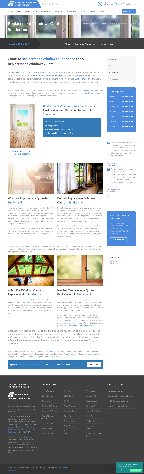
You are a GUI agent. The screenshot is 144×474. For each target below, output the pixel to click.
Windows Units (69, 421)
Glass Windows (47, 424)
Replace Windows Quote (70, 432)
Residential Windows (49, 406)
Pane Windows (69, 391)
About (19, 11)
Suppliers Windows (93, 421)
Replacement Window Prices (93, 435)
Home (10, 11)
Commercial (114, 66)
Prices (84, 11)
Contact (102, 11)
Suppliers (58, 11)
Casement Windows (93, 406)
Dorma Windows (70, 411)
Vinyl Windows (91, 391)
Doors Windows (47, 428)
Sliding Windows (92, 416)
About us (113, 59)
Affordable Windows (93, 411)
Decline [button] (123, 470)
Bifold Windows (47, 434)
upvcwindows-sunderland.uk (118, 406)
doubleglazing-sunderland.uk (118, 401)
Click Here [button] (129, 466)
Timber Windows (48, 391)
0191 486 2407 (108, 5)
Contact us (113, 79)
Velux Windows (69, 406)
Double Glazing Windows (47, 417)
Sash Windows (47, 396)
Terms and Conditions (61, 468)
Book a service (129, 11)
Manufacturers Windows (91, 427)
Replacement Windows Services (38, 11)
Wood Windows (91, 401)
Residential (113, 72)
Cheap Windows (70, 416)
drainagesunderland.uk (116, 391)
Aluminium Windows (93, 396)
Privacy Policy (13, 470)
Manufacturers (71, 11)
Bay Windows (69, 401)
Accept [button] (135, 470)
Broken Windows (70, 426)
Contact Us (93, 364)
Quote (92, 11)
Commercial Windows (50, 411)
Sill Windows (68, 396)
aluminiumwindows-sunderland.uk (120, 396)
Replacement (46, 401)
